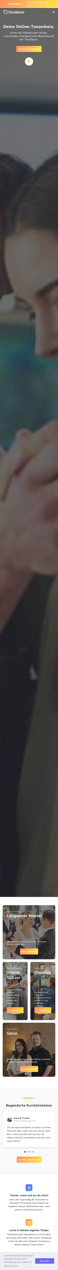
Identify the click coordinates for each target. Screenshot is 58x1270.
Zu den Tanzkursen (29, 49)
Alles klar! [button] (44, 1261)
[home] (14, 12)
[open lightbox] (29, 61)
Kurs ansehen (29, 951)
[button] (53, 12)
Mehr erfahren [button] (11, 1266)
